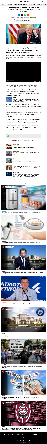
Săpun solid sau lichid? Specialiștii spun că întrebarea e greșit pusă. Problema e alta (23, 242)
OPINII (34, 4)
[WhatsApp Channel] (30, 440)
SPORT (3, 426)
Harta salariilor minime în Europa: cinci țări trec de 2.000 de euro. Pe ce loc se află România (22, 398)
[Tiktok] (23, 440)
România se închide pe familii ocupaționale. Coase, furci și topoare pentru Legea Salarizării (22, 367)
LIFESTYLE (4, 211)
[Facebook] (17, 440)
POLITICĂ (15, 4)
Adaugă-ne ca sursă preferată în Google (24, 20)
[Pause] (7, 80)
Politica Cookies (10, 434)
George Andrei (25, 17)
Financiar (20, 4)
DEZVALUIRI (3, 4)
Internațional (32, 17)
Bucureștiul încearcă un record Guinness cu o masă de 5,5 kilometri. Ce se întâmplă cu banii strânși (23, 335)
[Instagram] (20, 440)
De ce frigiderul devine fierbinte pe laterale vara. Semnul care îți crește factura (21, 212)
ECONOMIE (25, 4)
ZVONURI (38, 4)
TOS (4, 434)
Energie (3, 271)
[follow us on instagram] (20, 141)
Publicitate (41, 434)
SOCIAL (30, 4)
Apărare (14, 97)
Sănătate (4, 241)
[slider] (12, 80)
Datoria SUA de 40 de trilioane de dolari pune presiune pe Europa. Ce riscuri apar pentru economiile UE (26, 167)
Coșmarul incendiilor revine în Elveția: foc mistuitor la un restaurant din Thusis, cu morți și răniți (26, 146)
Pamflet (3, 364)
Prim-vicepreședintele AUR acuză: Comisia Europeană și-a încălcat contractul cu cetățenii (22, 304)
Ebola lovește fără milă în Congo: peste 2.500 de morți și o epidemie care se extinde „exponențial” (26, 153)
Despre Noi (34, 434)
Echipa (23, 437)
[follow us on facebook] (27, 141)
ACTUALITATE (9, 4)
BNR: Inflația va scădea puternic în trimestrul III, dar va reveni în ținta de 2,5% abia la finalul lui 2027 (27, 160)
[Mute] (9, 80)
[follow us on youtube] (14, 141)
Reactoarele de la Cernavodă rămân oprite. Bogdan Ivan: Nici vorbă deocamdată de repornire (22, 273)
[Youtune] (26, 440)
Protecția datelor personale (23, 434)
